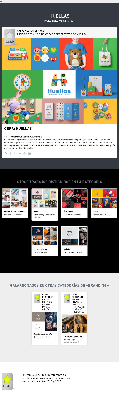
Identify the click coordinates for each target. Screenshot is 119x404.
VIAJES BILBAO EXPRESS (14, 212)
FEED (36, 212)
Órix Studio (68, 212)
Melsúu (67, 249)
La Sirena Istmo (40, 249)
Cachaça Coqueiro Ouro (74, 337)
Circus (96, 212)
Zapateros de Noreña (43, 334)
